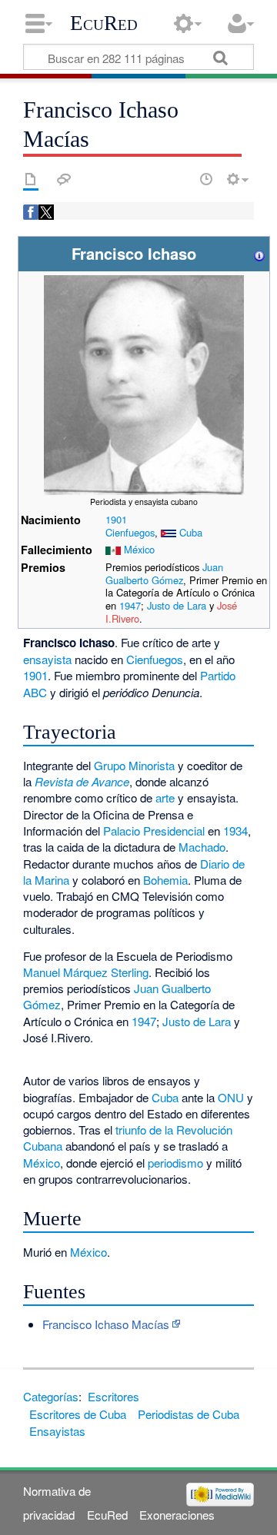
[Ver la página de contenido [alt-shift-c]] (30, 179)
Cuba (190, 532)
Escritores (113, 1396)
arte (165, 797)
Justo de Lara (176, 605)
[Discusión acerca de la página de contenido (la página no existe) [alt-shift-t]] (64, 179)
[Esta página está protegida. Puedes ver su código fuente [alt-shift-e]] (179, 179)
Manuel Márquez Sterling (86, 972)
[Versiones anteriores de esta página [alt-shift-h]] (206, 179)
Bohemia (165, 880)
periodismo (175, 1163)
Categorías (50, 1396)
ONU (231, 1097)
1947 (130, 605)
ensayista (47, 659)
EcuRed (104, 23)
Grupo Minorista (134, 765)
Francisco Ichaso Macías (105, 1324)
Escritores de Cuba (77, 1414)
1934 (235, 830)
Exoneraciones (177, 1515)
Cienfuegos (130, 532)
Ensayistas (57, 1431)
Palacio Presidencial (154, 830)
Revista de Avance (82, 781)
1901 (116, 519)
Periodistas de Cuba (188, 1414)
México (139, 549)
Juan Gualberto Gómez (164, 573)
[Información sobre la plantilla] (259, 253)
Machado (202, 847)
